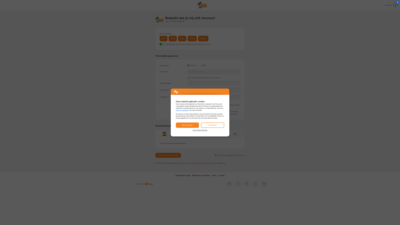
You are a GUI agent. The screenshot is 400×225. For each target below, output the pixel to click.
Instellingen (212, 125)
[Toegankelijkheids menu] (397, 2)
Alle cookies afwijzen (200, 130)
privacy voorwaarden (182, 110)
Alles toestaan (187, 125)
